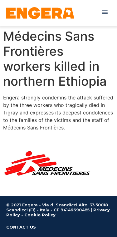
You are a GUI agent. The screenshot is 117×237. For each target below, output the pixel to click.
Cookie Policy (40, 214)
